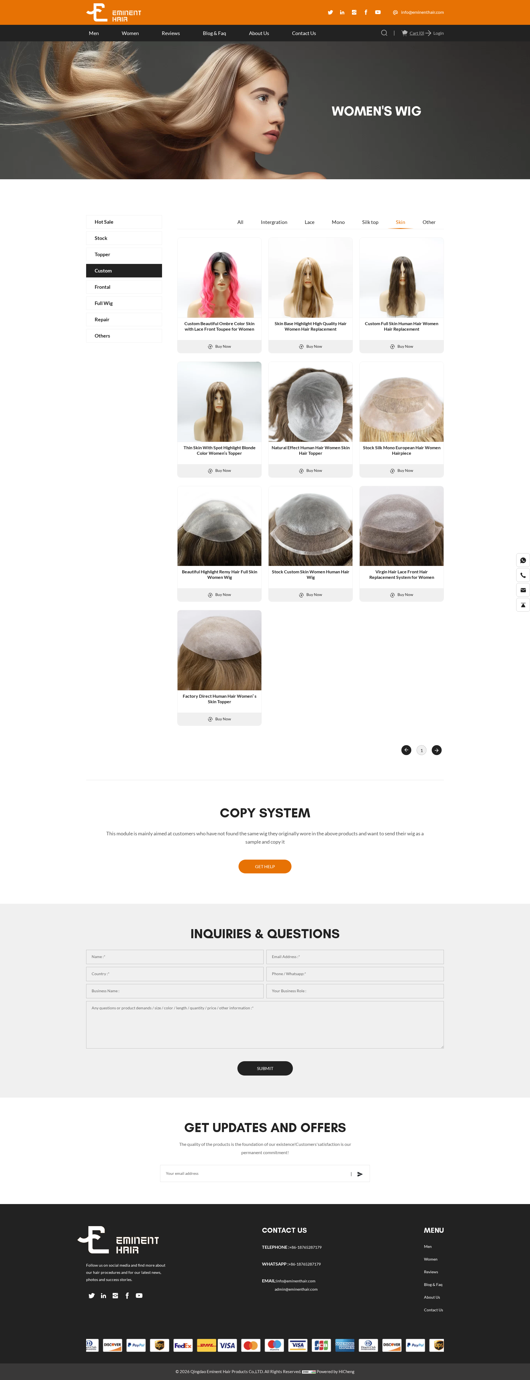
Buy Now (222, 346)
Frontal (102, 287)
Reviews (171, 33)
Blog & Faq (214, 33)
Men (94, 33)
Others (102, 335)
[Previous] (406, 750)
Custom (103, 270)
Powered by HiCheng (335, 1371)
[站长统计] (309, 1371)
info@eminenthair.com (422, 12)
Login (438, 33)
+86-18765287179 (305, 1247)
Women (130, 33)
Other (429, 222)
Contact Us (304, 33)
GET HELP (265, 866)
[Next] (437, 750)
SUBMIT (265, 1068)
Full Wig (104, 303)
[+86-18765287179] (523, 560)
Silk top (370, 222)
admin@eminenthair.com (296, 1289)
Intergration (274, 222)
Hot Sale (104, 221)
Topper (102, 254)
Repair (102, 319)
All (240, 222)
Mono (338, 222)
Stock (101, 238)
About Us (259, 33)
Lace (309, 222)
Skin (400, 222)
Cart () (417, 33)
